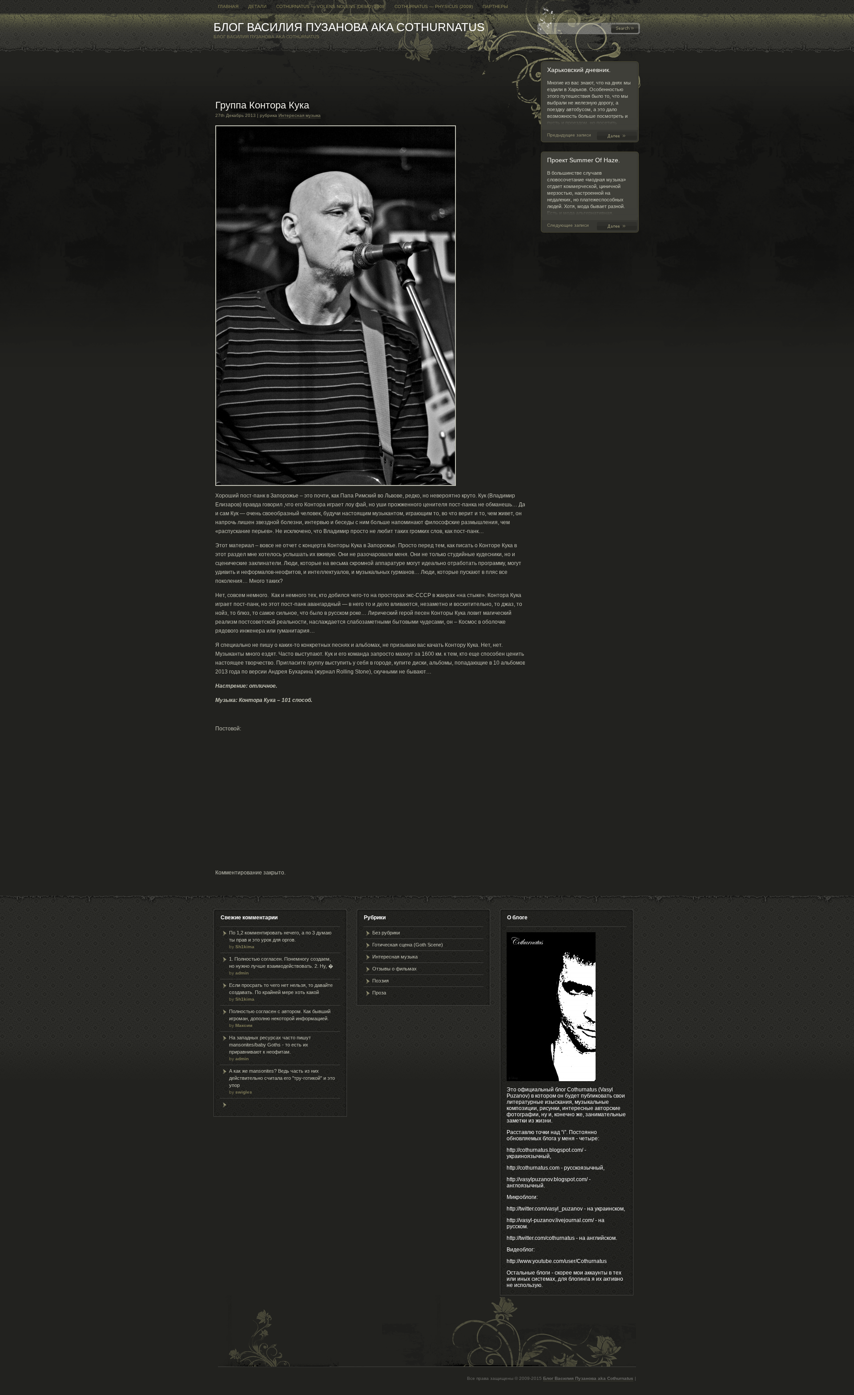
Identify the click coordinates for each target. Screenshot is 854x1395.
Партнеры (495, 6)
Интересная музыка (299, 115)
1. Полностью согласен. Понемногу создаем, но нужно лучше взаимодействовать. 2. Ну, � (281, 965)
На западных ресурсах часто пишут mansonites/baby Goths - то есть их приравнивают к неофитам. (270, 1048)
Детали (257, 6)
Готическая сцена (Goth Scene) (407, 944)
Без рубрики (386, 932)
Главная (228, 6)
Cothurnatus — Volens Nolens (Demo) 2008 (330, 6)
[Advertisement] (377, 80)
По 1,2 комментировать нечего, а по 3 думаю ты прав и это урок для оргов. (280, 939)
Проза (379, 992)
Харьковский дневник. (579, 69)
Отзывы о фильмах (394, 968)
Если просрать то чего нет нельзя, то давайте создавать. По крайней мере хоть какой (281, 992)
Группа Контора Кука (262, 105)
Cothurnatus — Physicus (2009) (434, 6)
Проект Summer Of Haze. (583, 160)
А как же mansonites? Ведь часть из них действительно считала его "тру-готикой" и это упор (282, 1081)
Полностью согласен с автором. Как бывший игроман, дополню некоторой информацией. (279, 1018)
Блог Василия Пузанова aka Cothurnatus (349, 27)
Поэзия (380, 980)
